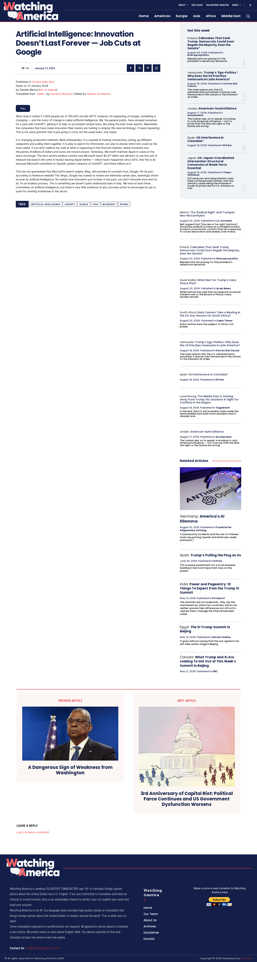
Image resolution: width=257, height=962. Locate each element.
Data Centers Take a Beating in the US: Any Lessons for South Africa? (210, 314)
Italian (40, 93)
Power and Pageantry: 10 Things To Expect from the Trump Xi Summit (209, 588)
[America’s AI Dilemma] (210, 488)
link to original (48, 89)
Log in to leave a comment (33, 832)
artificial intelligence (46, 204)
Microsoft (109, 204)
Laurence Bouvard (61, 93)
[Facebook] (130, 68)
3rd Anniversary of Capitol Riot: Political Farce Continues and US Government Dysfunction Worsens (187, 799)
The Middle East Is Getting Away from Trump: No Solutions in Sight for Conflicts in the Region (209, 399)
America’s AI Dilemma (202, 519)
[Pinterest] (148, 68)
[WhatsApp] (156, 68)
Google (83, 204)
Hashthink (246, 958)
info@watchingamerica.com (42, 948)
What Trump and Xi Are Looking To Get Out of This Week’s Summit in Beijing (208, 661)
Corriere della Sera (42, 81)
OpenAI (124, 204)
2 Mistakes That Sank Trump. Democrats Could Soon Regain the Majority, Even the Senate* (210, 43)
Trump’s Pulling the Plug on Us (215, 555)
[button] (247, 16)
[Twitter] (250, 5)
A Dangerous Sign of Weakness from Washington (70, 770)
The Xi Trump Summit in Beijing (205, 629)
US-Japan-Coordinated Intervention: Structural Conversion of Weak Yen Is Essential (210, 163)
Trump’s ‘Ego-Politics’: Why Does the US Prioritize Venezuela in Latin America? (212, 76)
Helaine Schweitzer (98, 93)
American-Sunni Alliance (217, 108)
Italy (96, 204)
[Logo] (30, 11)
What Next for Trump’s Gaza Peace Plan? (208, 281)
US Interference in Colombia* (205, 139)
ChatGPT (70, 204)
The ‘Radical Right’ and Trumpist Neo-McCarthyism (207, 213)
